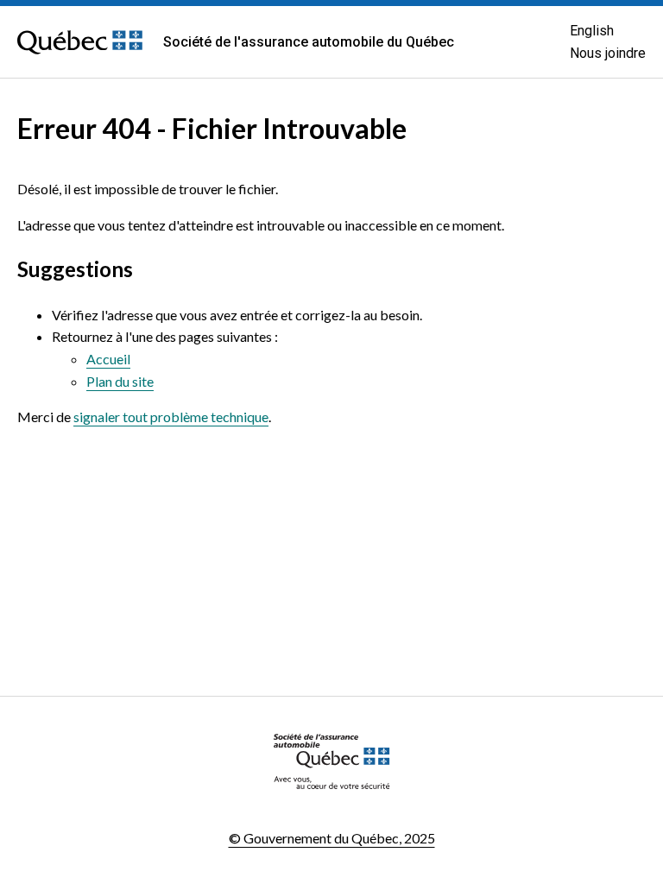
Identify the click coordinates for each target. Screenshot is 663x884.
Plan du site (120, 381)
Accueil (108, 358)
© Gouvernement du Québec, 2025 (332, 838)
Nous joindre (608, 53)
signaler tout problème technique (170, 416)
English (592, 30)
